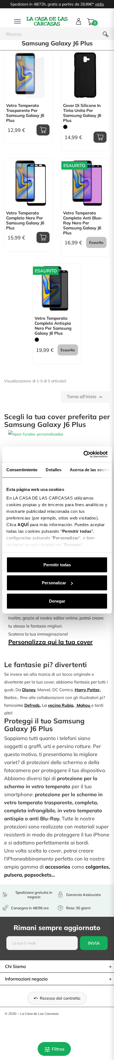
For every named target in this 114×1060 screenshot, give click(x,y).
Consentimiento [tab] (21, 469)
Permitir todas (57, 564)
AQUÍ (22, 524)
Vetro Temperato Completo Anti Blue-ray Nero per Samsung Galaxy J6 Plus (83, 223)
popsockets (37, 875)
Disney (28, 689)
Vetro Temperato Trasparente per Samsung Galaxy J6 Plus (25, 113)
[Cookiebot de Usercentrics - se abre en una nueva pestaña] (83, 454)
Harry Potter (87, 689)
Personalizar (54, 582)
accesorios (57, 867)
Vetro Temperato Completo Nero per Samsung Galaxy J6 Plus (25, 221)
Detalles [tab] (53, 469)
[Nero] (65, 127)
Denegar (57, 600)
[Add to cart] (43, 129)
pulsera (13, 875)
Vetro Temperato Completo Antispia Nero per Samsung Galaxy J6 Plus (53, 326)
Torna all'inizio (85, 397)
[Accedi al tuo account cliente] (78, 21)
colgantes (97, 867)
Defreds (32, 705)
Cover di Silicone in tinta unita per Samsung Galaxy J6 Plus (82, 113)
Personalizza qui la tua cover (50, 642)
